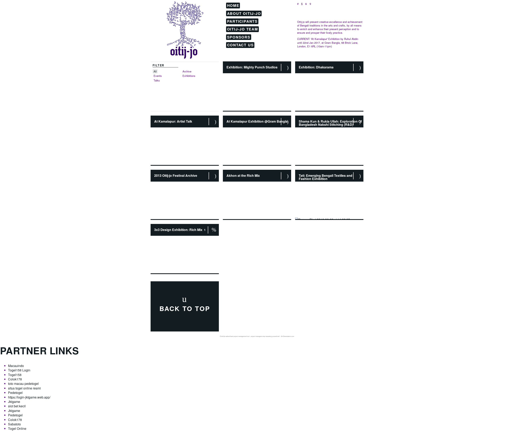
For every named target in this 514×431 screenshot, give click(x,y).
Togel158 (14, 374)
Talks (157, 80)
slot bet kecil (17, 406)
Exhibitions (189, 76)
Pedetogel (15, 392)
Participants (242, 21)
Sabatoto (14, 424)
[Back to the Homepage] (185, 25)
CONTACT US (240, 45)
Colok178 (15, 379)
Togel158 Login (19, 370)
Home (233, 5)
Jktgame (14, 401)
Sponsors (238, 37)
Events (158, 76)
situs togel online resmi (24, 388)
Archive (187, 71)
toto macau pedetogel (23, 383)
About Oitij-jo (244, 13)
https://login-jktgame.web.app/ (29, 397)
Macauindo (16, 365)
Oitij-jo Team (242, 29)
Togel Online (17, 428)
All (155, 71)
